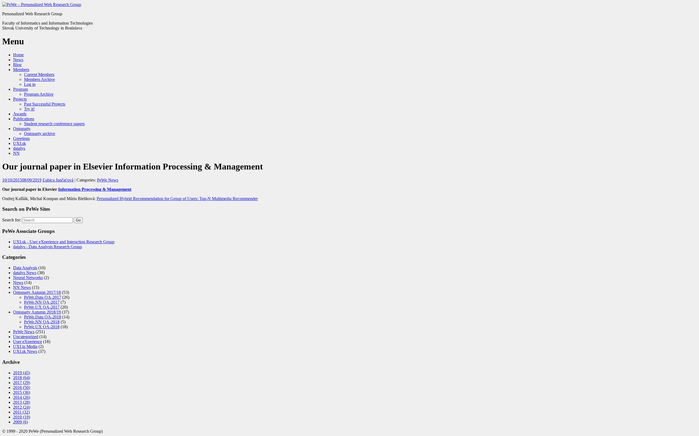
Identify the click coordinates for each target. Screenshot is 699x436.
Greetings (21, 138)
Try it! (29, 109)
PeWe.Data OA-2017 (42, 297)
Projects (20, 99)
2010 (21, 417)
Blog (17, 64)
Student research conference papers (54, 123)
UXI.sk (19, 143)
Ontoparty (22, 128)
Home (18, 54)
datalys (19, 148)
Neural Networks (28, 277)
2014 (21, 397)
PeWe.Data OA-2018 (42, 317)
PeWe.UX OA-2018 (42, 326)
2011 (21, 412)
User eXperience (27, 341)
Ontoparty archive (39, 133)
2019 (21, 372)
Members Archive (39, 79)
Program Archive (39, 94)
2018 (21, 377)
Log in (29, 84)
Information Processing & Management (94, 189)
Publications (23, 118)
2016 (21, 387)
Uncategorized (25, 336)
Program (20, 89)
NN (16, 153)
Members (21, 69)
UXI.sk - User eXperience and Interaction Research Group (63, 241)
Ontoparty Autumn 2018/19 (37, 312)
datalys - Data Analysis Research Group (47, 246)
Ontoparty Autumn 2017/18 (37, 292)
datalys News (24, 272)
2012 (21, 407)
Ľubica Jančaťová (58, 180)
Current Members (39, 74)
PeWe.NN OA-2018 (42, 322)
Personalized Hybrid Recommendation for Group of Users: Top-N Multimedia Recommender (177, 198)
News (18, 59)
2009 (20, 422)
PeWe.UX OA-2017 (42, 307)
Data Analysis (25, 267)
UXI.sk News (25, 351)
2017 (21, 382)
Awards (19, 114)
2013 (21, 402)
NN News (22, 287)
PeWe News (107, 180)
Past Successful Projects (44, 104)
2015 (21, 392)
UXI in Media (25, 346)
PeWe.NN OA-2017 (42, 302)
